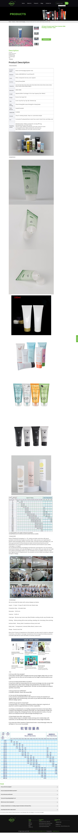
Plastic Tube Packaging (20, 21)
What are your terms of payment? (7, 802)
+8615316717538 (58, 822)
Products (36, 3)
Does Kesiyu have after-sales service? (8, 809)
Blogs (42, 3)
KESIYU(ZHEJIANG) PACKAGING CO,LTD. (38, 831)
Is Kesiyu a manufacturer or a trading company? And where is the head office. (16, 805)
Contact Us (48, 3)
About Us (29, 3)
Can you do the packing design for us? (8, 798)
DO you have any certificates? (7, 794)
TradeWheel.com (55, 831)
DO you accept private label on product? (9, 790)
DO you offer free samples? (6, 786)
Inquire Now (46, 39)
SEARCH (66, 3)
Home (23, 3)
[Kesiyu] (13, 3)
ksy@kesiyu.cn (58, 824)
